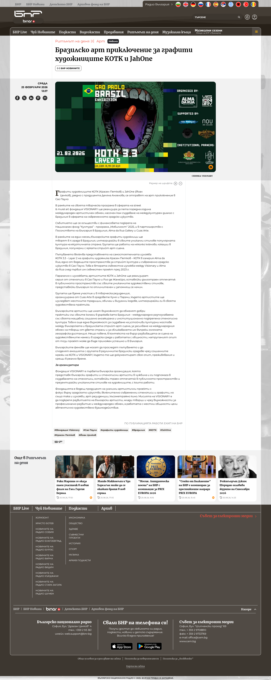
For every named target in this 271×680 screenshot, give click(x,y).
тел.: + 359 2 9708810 (192, 630)
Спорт (73, 549)
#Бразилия (138, 430)
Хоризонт (42, 517)
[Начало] (28, 14)
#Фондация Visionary (67, 430)
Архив (106, 508)
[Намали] (180, 183)
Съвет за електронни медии (226, 516)
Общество (75, 523)
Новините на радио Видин (45, 566)
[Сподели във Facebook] (17, 97)
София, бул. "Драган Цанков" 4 (72, 626)
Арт (100, 41)
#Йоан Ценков (87, 435)
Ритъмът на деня (72, 41)
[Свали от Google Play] (149, 646)
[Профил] (254, 17)
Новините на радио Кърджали (47, 574)
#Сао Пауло (90, 430)
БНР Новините (70, 68)
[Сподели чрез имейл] (45, 97)
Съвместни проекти (76, 536)
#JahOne (165, 430)
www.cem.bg (187, 641)
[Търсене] (239, 17)
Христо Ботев (44, 523)
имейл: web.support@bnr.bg (73, 633)
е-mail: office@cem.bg (193, 637)
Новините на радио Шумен (45, 592)
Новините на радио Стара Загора (49, 583)
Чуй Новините (48, 508)
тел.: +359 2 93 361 (80, 630)
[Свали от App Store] (122, 646)
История (74, 543)
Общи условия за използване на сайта (99, 658)
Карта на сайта (135, 666)
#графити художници (114, 430)
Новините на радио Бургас (44, 548)
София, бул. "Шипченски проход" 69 (202, 626)
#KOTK (153, 430)
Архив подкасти (80, 560)
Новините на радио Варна (44, 557)
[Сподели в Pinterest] (38, 97)
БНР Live (21, 508)
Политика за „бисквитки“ (178, 658)
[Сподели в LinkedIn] (31, 97)
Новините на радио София (45, 531)
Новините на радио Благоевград (48, 539)
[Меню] (256, 31)
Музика (74, 554)
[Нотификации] (247, 17)
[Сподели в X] (24, 97)
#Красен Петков (64, 435)
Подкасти (78, 508)
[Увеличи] (175, 183)
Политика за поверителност (142, 658)
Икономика (77, 517)
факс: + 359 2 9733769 (192, 633)
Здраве (73, 529)
